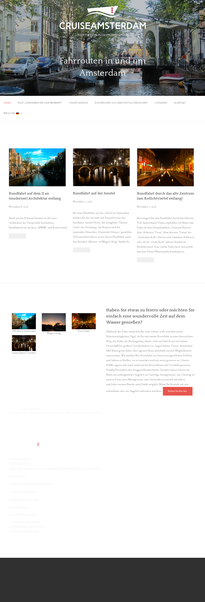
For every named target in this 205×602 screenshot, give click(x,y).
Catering (161, 102)
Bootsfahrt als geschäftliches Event (121, 102)
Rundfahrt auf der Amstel (94, 193)
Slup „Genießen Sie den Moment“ (40, 102)
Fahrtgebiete (78, 102)
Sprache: (10, 113)
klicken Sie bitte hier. (177, 391)
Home (7, 102)
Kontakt (180, 102)
